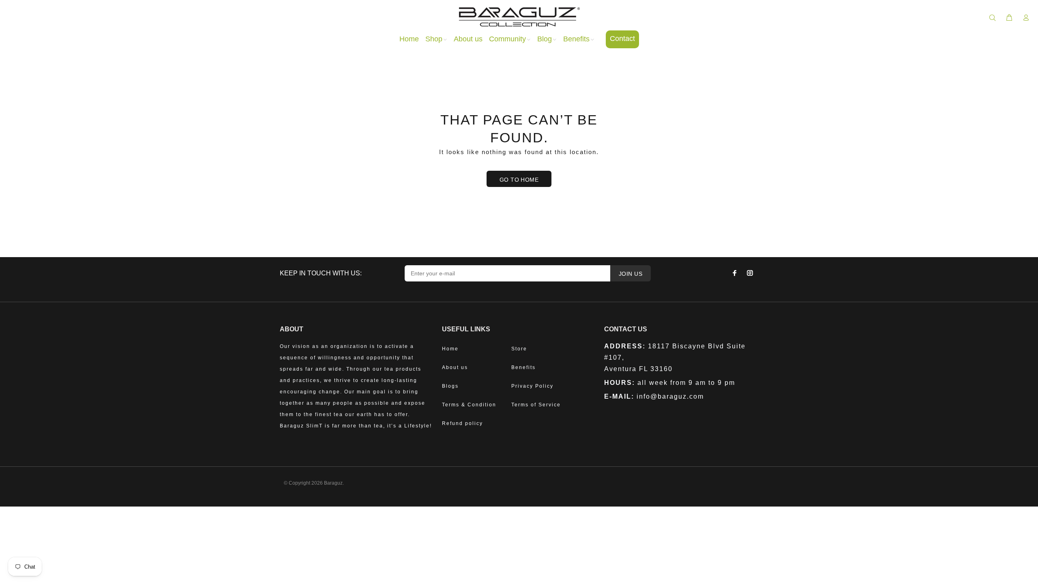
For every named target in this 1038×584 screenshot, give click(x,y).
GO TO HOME (519, 179)
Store (519, 349)
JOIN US (630, 274)
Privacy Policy (532, 386)
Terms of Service (536, 405)
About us (455, 367)
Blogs (450, 386)
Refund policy (462, 423)
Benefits (523, 367)
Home (450, 349)
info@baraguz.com (670, 396)
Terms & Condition (469, 405)
